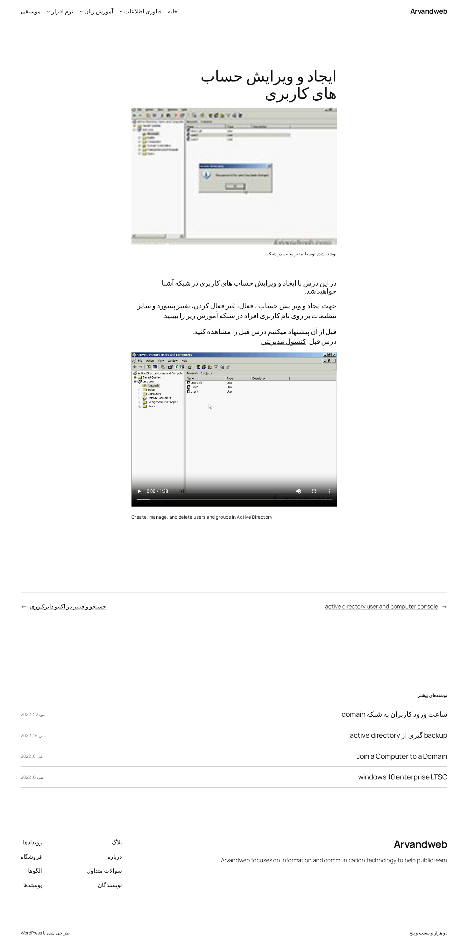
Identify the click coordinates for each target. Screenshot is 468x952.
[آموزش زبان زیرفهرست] (81, 11)
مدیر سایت (293, 254)
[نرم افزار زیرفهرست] (48, 11)
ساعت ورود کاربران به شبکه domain (394, 714)
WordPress (31, 933)
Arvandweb (429, 11)
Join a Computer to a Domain (402, 756)
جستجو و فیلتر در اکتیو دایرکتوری (68, 606)
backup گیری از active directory (398, 735)
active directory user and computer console (381, 606)
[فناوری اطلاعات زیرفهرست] (121, 11)
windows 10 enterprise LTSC (402, 777)
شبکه (271, 254)
